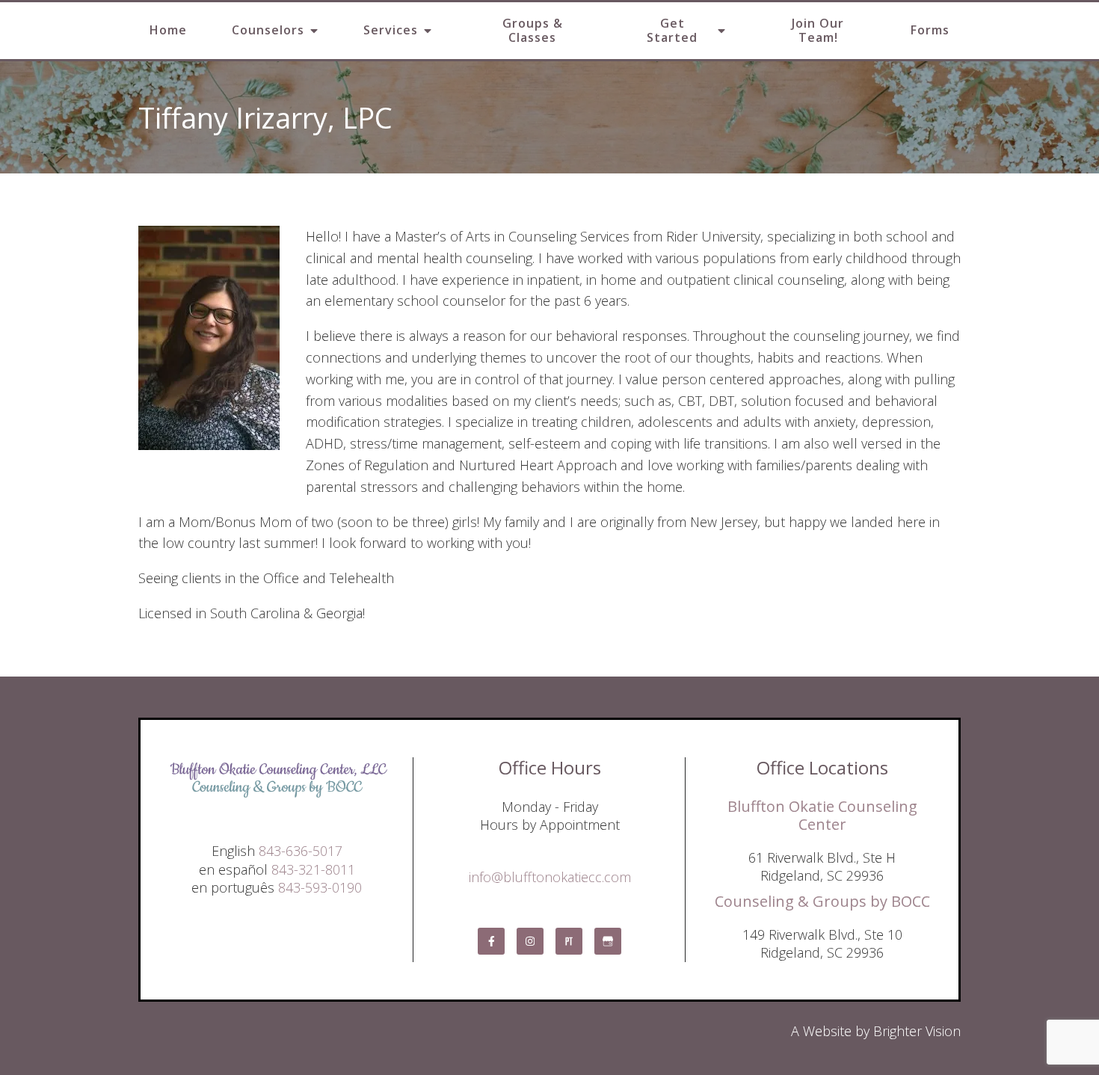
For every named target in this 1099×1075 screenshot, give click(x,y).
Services (390, 30)
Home (168, 30)
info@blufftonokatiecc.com (550, 877)
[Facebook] (491, 941)
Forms (930, 30)
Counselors (268, 30)
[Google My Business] (607, 941)
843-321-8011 (313, 869)
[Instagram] (530, 941)
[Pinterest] (568, 941)
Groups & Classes (532, 30)
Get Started (672, 30)
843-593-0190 (320, 887)
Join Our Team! (818, 30)
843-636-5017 (300, 851)
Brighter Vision (917, 1031)
